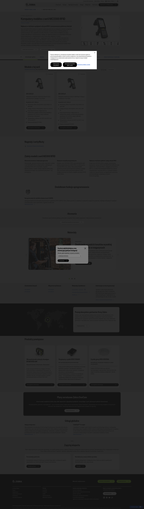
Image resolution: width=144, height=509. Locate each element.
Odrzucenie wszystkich (56, 64)
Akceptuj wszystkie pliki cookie (70, 64)
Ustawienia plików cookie (83, 64)
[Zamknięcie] (94, 52)
